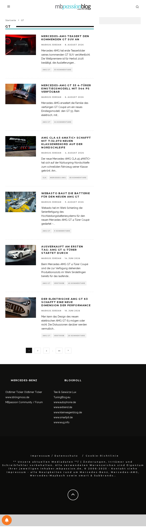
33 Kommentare (62, 70)
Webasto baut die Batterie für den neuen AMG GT (65, 195)
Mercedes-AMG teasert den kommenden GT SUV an (65, 38)
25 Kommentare (76, 336)
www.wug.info (61, 422)
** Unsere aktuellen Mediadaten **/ (46, 461)
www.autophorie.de (65, 402)
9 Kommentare (62, 231)
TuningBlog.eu (62, 397)
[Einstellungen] (7, 520)
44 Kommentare (62, 122)
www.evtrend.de (63, 407)
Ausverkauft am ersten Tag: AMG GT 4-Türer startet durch (62, 250)
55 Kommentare (78, 177)
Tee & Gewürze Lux (65, 392)
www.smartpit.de (63, 417)
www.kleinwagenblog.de (68, 412)
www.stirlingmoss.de (17, 397)
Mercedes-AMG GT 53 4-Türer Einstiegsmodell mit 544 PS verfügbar (66, 88)
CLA (44, 177)
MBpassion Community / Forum (24, 402)
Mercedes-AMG (58, 177)
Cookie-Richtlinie (102, 455)
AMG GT (46, 70)
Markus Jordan (51, 45)
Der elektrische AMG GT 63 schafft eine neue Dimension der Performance (66, 302)
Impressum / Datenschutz (54, 455)
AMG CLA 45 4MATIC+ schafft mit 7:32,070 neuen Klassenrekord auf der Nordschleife (66, 142)
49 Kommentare (76, 283)
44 (59, 350)
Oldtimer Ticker (14, 392)
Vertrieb (59, 283)
